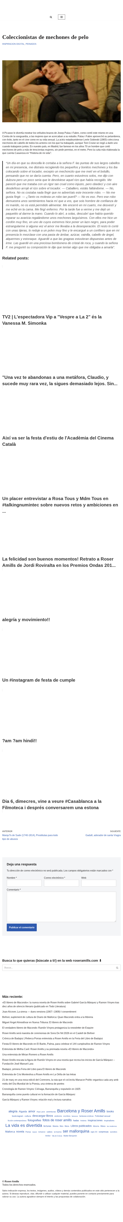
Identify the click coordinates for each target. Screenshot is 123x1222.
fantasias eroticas (86, 1116)
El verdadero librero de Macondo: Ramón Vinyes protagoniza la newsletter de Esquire (47, 1027)
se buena (58, 1132)
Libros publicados (81, 1125)
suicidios (113, 1132)
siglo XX (94, 1132)
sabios (49, 1132)
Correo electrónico (54, 878)
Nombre (12, 878)
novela (20, 1131)
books (110, 1111)
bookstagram (17, 1116)
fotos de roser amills (57, 1120)
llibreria (96, 1126)
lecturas (47, 1126)
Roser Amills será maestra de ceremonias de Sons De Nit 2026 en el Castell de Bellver (48, 1033)
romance (41, 1132)
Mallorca (10, 1131)
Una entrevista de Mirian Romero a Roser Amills (27, 1054)
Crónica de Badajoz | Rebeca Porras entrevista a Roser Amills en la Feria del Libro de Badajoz (52, 1038)
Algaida (23, 1111)
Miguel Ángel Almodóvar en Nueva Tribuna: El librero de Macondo (37, 1022)
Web (83, 878)
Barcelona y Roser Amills (81, 1110)
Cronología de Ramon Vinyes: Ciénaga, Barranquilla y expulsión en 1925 (41, 1089)
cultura (28, 1116)
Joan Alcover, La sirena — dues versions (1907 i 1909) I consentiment (39, 1011)
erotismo (58, 1116)
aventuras (51, 1112)
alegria (13, 1111)
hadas (76, 1120)
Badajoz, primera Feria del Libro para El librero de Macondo (34, 1069)
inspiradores (109, 1120)
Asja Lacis (41, 1112)
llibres (103, 1126)
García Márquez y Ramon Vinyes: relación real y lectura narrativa (36, 1099)
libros (67, 1126)
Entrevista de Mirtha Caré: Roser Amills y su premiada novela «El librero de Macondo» (48, 1049)
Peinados (31, 44)
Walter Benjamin (70, 1136)
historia (83, 1121)
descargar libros (42, 1115)
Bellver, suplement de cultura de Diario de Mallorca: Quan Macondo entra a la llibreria (47, 1017)
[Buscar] (51, 17)
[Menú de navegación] (61, 17)
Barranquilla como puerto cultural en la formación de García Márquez (38, 1094)
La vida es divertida (23, 1125)
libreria (55, 1126)
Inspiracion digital (13, 44)
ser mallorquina (76, 1131)
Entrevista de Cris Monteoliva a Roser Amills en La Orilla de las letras (39, 1074)
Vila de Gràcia (57, 1136)
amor (31, 1111)
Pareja (28, 1132)
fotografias (34, 1120)
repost (34, 1132)
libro (61, 1126)
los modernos (112, 1126)
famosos (75, 1116)
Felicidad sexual (102, 1116)
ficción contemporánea (17, 1121)
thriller (48, 1136)
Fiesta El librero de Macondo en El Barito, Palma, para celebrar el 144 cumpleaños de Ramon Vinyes (56, 1044)
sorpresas (104, 1132)
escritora (66, 1116)
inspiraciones (95, 1120)
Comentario (14, 889)
